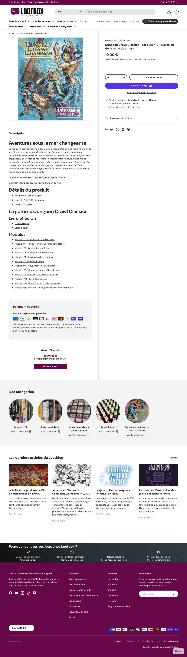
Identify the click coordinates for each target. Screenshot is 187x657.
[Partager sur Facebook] (123, 129)
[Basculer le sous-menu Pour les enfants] (52, 21)
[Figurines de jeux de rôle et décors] (137, 411)
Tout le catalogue (77, 579)
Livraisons (113, 595)
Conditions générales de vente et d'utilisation (160, 647)
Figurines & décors (78, 611)
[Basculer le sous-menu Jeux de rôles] (25, 26)
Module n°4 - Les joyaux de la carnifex (34, 257)
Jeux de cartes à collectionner (79, 428)
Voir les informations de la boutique (125, 107)
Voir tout (174, 457)
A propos (112, 584)
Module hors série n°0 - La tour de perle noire (37, 283)
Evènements (104, 21)
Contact (134, 21)
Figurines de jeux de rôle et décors (137, 428)
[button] (177, 12)
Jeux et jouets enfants (80, 589)
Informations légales (145, 641)
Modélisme (36, 26)
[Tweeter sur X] (117, 129)
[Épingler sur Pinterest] (128, 129)
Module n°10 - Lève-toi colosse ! (31, 278)
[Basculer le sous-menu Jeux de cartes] (75, 21)
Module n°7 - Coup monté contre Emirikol (35, 265)
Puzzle (72, 617)
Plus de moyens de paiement (141, 92)
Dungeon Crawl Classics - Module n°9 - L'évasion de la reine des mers (33, 33)
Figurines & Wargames (60, 26)
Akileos (108, 40)
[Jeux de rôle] (21, 411)
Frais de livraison (125, 59)
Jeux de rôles (16, 26)
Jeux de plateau (50, 427)
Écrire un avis (50, 366)
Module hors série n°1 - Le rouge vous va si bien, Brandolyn (44, 287)
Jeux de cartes (65, 21)
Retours (112, 600)
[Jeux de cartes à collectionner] (79, 411)
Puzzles (84, 21)
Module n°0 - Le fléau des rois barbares (34, 239)
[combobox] (105, 12)
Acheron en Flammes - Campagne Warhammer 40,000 (71, 492)
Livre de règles (22, 223)
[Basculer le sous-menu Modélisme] (43, 26)
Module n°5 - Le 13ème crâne (29, 261)
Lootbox (18, 641)
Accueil (12, 33)
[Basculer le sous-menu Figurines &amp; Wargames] (74, 26)
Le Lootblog (120, 21)
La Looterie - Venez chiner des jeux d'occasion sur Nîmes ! (157, 492)
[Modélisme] (108, 411)
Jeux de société (17, 21)
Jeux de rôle (21, 427)
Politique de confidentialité (167, 641)
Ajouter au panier (154, 77)
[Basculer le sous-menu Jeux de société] (28, 21)
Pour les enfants (41, 21)
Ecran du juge (21, 227)
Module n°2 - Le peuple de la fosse (32, 248)
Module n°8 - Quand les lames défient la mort (37, 270)
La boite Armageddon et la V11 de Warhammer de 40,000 (26, 492)
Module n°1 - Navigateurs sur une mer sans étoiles (40, 243)
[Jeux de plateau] (50, 411)
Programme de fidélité (119, 606)
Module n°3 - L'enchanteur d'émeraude (34, 252)
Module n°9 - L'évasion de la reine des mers (36, 274)
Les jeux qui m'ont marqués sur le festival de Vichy (114, 492)
